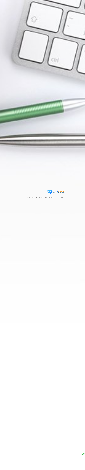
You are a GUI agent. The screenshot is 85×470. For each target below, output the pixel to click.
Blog (57, 197)
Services (38, 197)
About (33, 197)
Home (28, 197)
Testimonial (51, 197)
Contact (62, 197)
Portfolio (44, 197)
